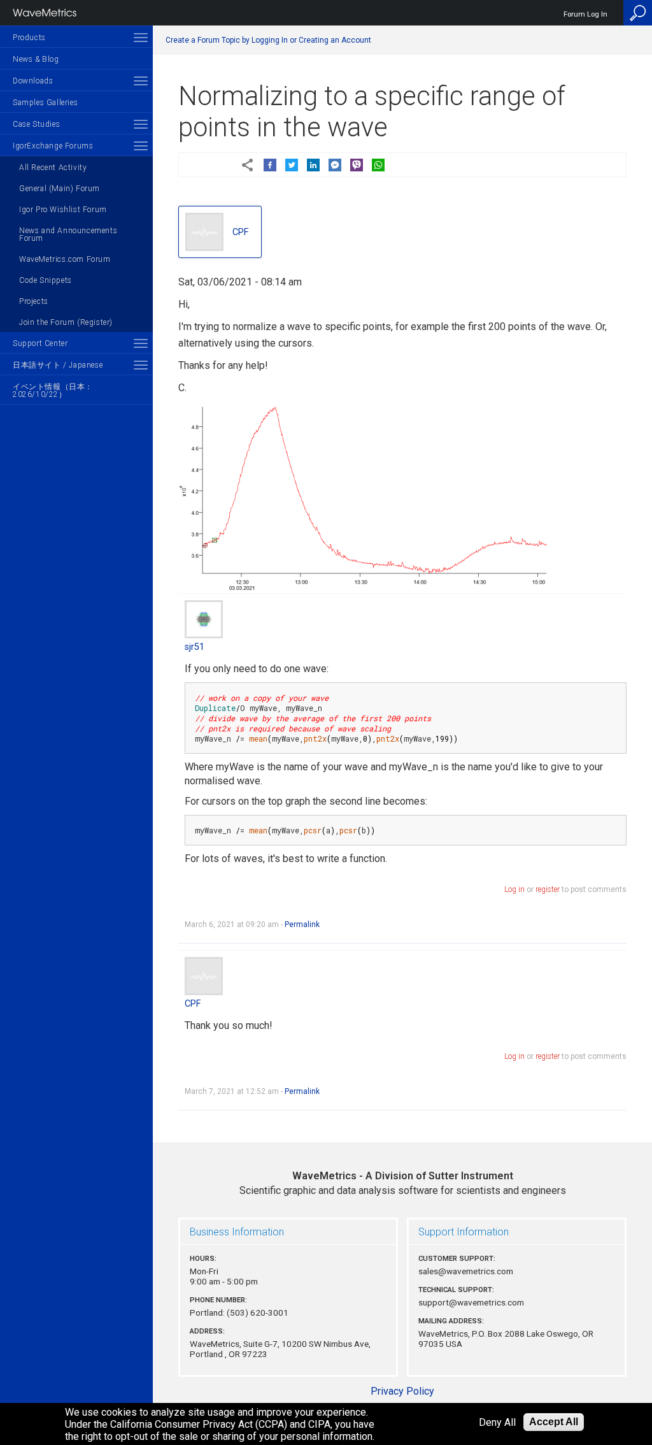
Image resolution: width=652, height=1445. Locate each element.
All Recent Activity (53, 167)
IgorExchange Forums (53, 145)
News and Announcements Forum (68, 234)
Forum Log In (585, 14)
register (547, 889)
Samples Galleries (45, 102)
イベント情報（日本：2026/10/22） (53, 390)
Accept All (553, 1421)
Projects (33, 301)
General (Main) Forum (59, 188)
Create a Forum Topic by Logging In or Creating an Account (268, 40)
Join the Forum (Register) (66, 322)
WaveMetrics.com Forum (65, 259)
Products (29, 37)
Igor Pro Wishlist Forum (63, 209)
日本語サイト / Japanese (58, 365)
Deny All (497, 1422)
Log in (514, 889)
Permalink (302, 924)
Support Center (40, 343)
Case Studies (36, 124)
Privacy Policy (402, 1391)
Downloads (33, 80)
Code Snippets (45, 280)
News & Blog (36, 59)
